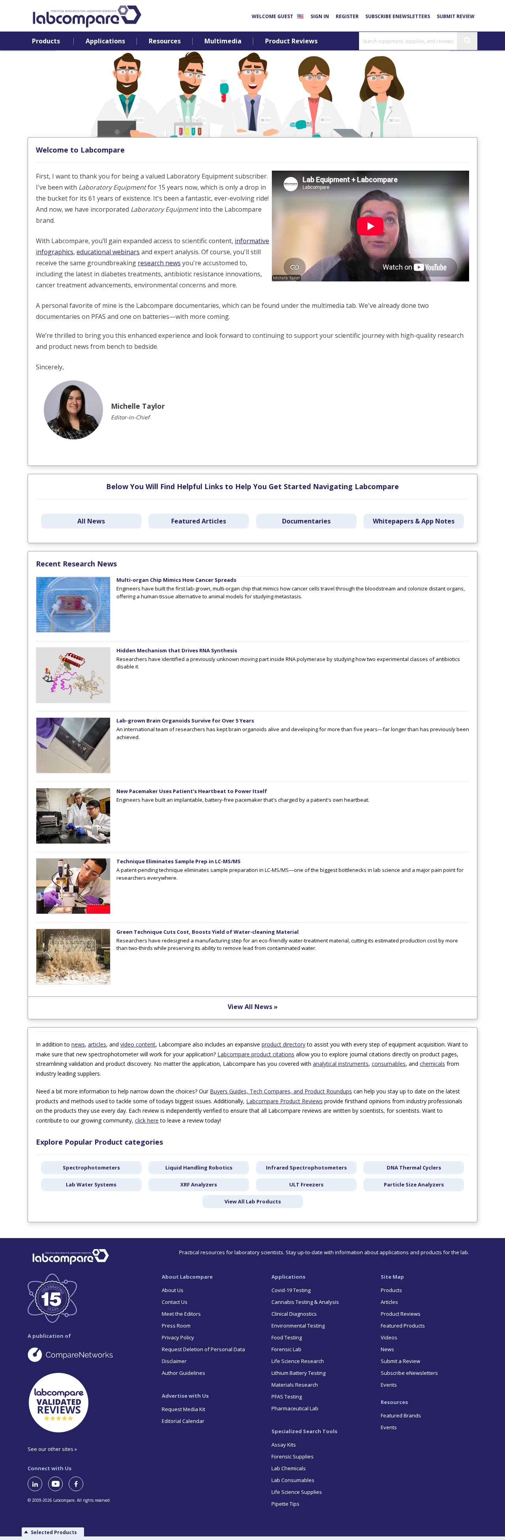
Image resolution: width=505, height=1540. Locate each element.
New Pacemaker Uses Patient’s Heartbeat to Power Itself (191, 791)
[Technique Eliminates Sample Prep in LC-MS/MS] (73, 912)
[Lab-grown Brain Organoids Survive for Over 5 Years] (73, 771)
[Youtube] (58, 1484)
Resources (165, 41)
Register (347, 16)
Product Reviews (291, 41)
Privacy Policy (178, 1337)
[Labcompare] (87, 15)
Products (46, 41)
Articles (389, 1301)
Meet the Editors (181, 1313)
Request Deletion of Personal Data (203, 1349)
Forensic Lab (286, 1349)
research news (159, 263)
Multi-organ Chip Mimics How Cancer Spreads (176, 579)
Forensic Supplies (292, 1456)
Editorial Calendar (183, 1421)
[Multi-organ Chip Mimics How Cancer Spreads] (73, 630)
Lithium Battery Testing (298, 1372)
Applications (105, 41)
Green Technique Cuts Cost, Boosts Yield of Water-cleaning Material (207, 931)
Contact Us (174, 1301)
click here (147, 1120)
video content (137, 1044)
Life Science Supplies (296, 1491)
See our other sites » (52, 1448)
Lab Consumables (292, 1480)
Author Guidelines (183, 1372)
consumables (389, 1063)
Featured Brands (401, 1415)
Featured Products (403, 1325)
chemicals (432, 1063)
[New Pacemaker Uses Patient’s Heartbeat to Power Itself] (73, 841)
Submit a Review (400, 1361)
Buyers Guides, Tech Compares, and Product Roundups (281, 1091)
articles (97, 1044)
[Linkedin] (38, 1484)
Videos (389, 1337)
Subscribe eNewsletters (397, 16)
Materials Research (294, 1384)
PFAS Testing (286, 1396)
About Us (172, 1290)
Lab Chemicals (288, 1468)
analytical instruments (340, 1063)
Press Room (176, 1325)
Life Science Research (297, 1361)
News (387, 1349)
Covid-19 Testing (290, 1290)
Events (389, 1384)
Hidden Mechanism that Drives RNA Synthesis (176, 650)
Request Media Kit (183, 1409)
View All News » (253, 1006)
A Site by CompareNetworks (88, 1354)
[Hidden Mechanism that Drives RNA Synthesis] (73, 701)
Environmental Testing (298, 1325)
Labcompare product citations (255, 1054)
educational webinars (108, 252)
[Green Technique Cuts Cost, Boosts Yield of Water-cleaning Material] (73, 982)
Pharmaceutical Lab (294, 1408)
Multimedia (222, 41)
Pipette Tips (285, 1503)
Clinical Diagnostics (294, 1313)
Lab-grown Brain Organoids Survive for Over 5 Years (185, 720)
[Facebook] (79, 1484)
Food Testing (286, 1337)
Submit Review (456, 16)
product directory (283, 1044)
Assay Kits (283, 1444)
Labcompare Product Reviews (284, 1101)
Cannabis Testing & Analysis (305, 1301)
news (78, 1044)
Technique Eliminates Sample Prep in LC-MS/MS (178, 861)
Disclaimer (174, 1361)
